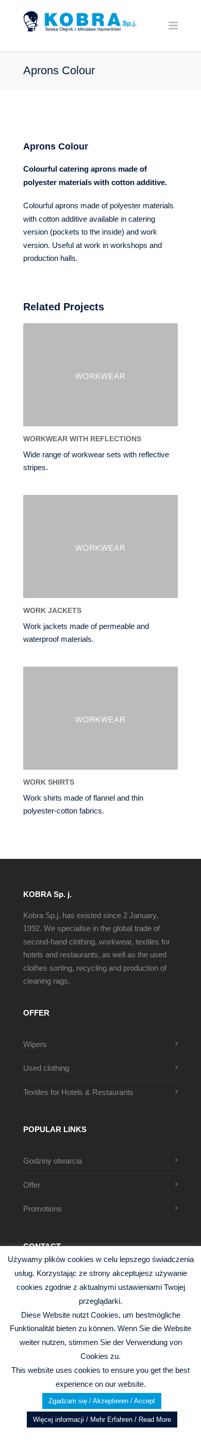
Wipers (35, 1044)
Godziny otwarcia (52, 1160)
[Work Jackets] (100, 546)
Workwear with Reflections (82, 439)
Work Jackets (52, 610)
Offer (31, 1185)
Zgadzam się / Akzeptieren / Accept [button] (101, 1401)
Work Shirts (48, 782)
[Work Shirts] (100, 718)
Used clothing (46, 1068)
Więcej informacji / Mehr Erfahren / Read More (102, 1419)
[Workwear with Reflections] (100, 374)
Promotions (42, 1208)
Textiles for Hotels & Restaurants (78, 1092)
